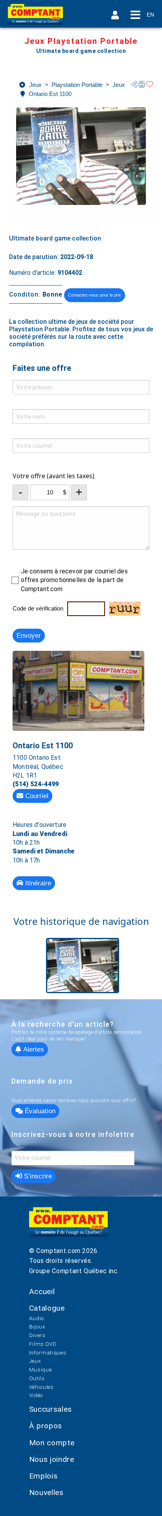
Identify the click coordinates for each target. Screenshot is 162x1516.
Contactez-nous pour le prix (94, 295)
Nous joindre (51, 1459)
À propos (45, 1425)
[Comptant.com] (68, 1226)
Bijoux (37, 1326)
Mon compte (51, 1442)
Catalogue (47, 1308)
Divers (37, 1335)
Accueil (42, 1291)
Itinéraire (37, 883)
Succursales (50, 1409)
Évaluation (39, 1111)
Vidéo (36, 1395)
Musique (40, 1369)
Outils (37, 1378)
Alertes (32, 1049)
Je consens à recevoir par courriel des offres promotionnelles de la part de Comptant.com (74, 580)
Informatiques (47, 1352)
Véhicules (41, 1387)
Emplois (43, 1475)
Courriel (35, 796)
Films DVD (43, 1344)
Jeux (35, 1361)
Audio (36, 1318)
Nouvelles (46, 1492)
